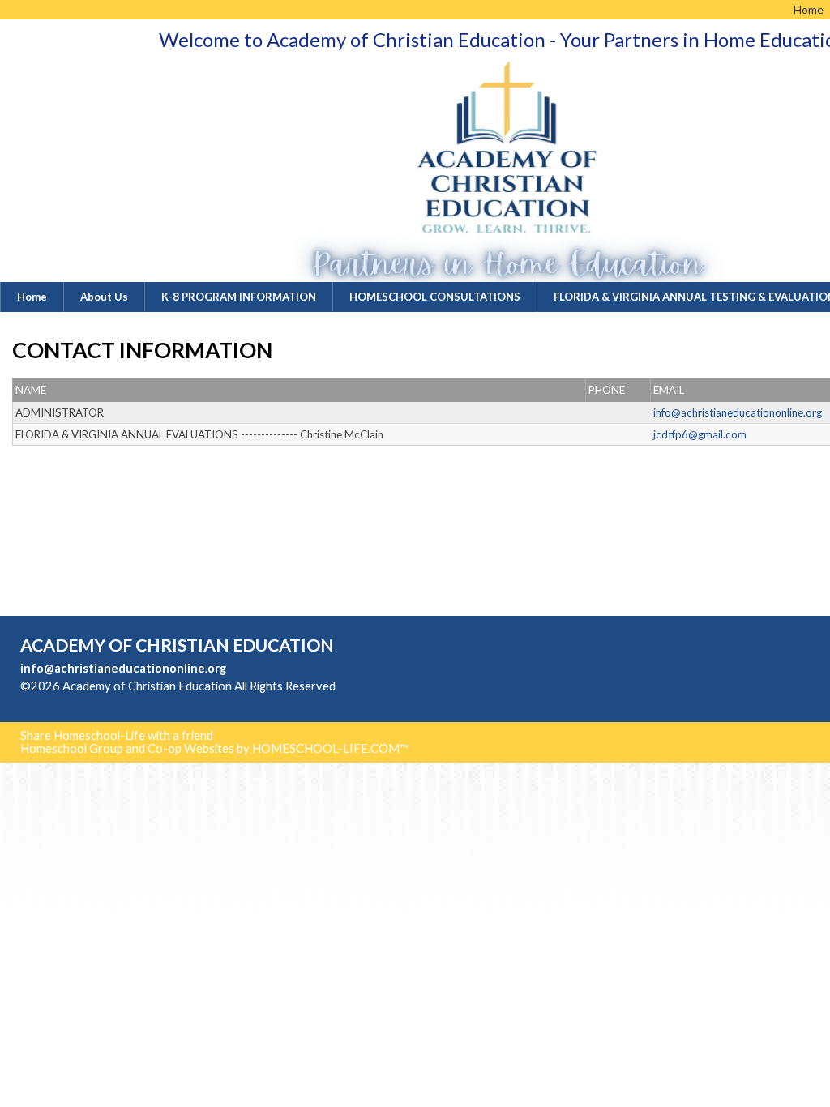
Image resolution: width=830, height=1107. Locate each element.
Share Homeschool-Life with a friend (116, 735)
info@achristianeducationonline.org (123, 668)
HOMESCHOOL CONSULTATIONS (434, 296)
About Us (104, 296)
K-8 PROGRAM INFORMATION (238, 296)
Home (32, 296)
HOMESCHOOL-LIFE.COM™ (330, 748)
